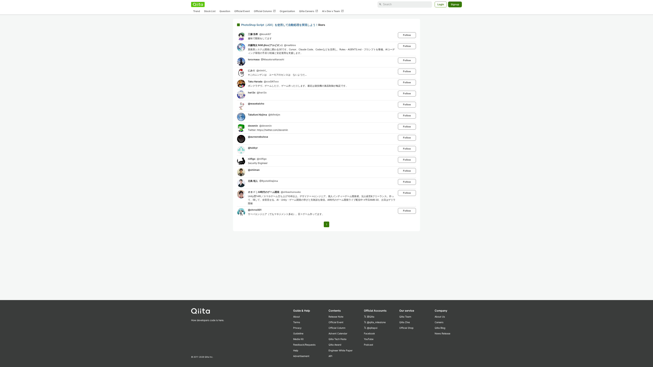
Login (440, 4)
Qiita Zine (404, 322)
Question (225, 11)
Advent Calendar (338, 333)
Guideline (298, 333)
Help (295, 350)
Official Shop (406, 327)
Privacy (297, 327)
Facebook (369, 333)
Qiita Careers (308, 11)
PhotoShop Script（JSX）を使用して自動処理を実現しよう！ (279, 25)
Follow (407, 35)
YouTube (368, 339)
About (296, 316)
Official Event (242, 11)
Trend (196, 11)
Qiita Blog (440, 327)
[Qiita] (198, 4)
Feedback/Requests (304, 344)
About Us (440, 316)
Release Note (336, 316)
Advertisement (301, 356)
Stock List (209, 11)
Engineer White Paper (341, 350)
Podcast (368, 344)
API (330, 356)
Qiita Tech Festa (337, 339)
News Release (442, 333)
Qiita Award (335, 344)
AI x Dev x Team (333, 11)
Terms (296, 322)
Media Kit (298, 339)
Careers (439, 322)
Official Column (265, 11)
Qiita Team (405, 316)
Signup (455, 4)
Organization (287, 11)
